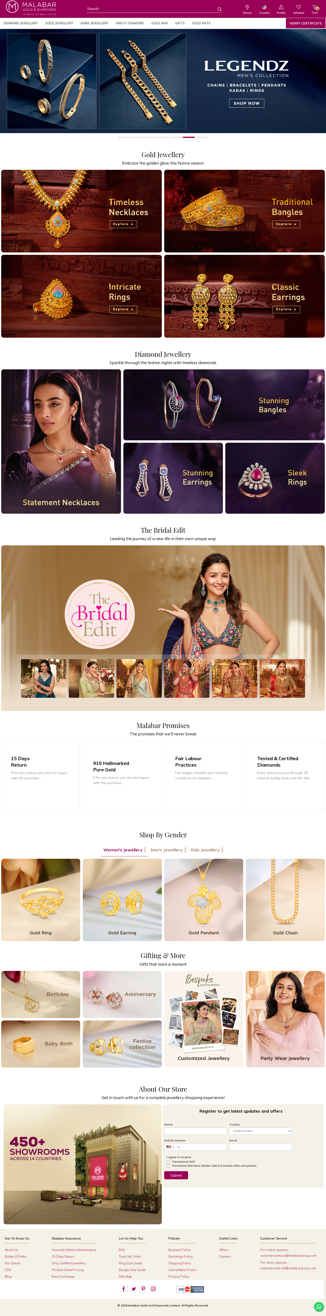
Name (168, 1124)
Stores (247, 13)
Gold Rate (201, 23)
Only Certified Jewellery (69, 1263)
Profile (281, 13)
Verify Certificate (305, 23)
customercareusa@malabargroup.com (288, 1255)
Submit (176, 1175)
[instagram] (153, 1289)
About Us (11, 1250)
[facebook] (123, 1289)
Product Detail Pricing (68, 1270)
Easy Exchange (63, 1276)
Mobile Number (175, 1140)
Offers (223, 1250)
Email (233, 1140)
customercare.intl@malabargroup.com (288, 1268)
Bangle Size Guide (132, 1270)
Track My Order (130, 1256)
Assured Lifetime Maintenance (74, 1250)
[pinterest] (143, 1289)
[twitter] (133, 1289)
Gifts (180, 23)
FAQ (122, 1250)
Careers (225, 1256)
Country (264, 13)
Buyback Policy (179, 1250)
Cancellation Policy (182, 1270)
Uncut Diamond (130, 23)
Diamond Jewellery (21, 23)
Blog (8, 1276)
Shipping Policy (179, 1263)
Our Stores (13, 1263)
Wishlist (298, 13)
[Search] (217, 9)
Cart (315, 10)
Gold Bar (159, 23)
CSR (8, 1270)
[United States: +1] (169, 1146)
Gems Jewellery (94, 23)
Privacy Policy (178, 1276)
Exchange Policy (180, 1256)
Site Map (125, 1276)
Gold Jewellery (59, 23)
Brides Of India (15, 1256)
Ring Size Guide (130, 1263)
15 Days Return (63, 1256)
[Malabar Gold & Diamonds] (31, 7)
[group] (122, 776)
